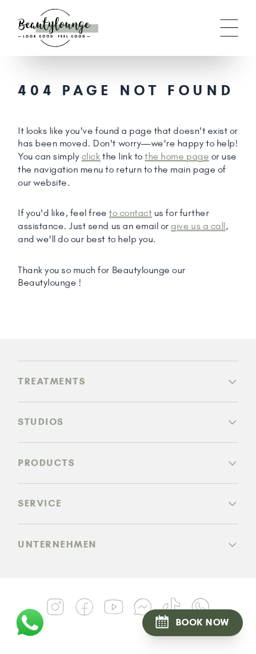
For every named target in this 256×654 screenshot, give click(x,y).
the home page (177, 156)
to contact (130, 212)
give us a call (198, 225)
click (91, 156)
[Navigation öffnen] (229, 28)
